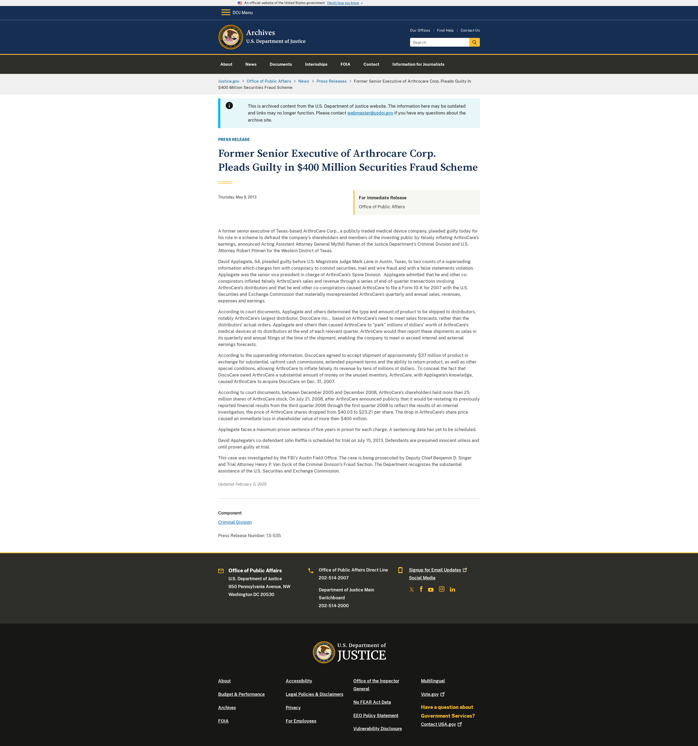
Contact (438, 724)
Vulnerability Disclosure (377, 728)
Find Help (445, 30)
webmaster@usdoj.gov (370, 113)
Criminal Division (235, 522)
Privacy (293, 707)
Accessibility (299, 681)
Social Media (422, 577)
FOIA (223, 721)
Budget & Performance (241, 694)
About (224, 681)
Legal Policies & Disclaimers (314, 694)
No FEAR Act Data (372, 702)
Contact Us (470, 30)
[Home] (262, 48)
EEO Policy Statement (375, 715)
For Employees (301, 721)
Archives (227, 707)
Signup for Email (435, 570)
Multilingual (433, 681)
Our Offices (420, 30)
